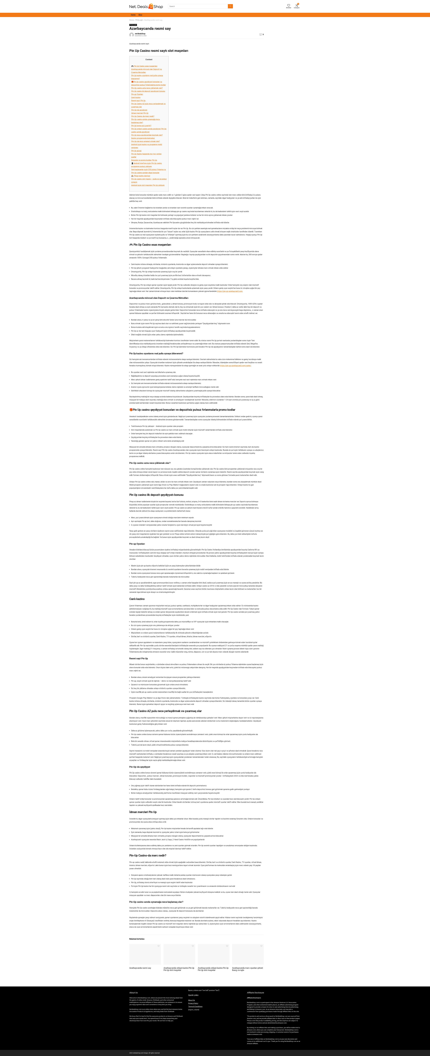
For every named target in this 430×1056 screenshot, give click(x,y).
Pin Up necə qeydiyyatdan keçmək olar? (147, 135)
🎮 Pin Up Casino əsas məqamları (144, 66)
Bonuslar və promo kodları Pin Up (144, 160)
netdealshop (140, 34)
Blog (140, 15)
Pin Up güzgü (136, 151)
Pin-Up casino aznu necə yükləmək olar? (147, 88)
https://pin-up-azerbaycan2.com (230, 291)
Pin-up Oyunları (137, 94)
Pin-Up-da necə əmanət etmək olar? (145, 141)
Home (133, 15)
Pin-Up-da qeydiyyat (139, 110)
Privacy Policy (193, 1003)
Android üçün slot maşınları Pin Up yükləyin (147, 185)
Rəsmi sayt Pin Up (138, 101)
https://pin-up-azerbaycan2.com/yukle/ (235, 366)
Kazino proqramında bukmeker (143, 138)
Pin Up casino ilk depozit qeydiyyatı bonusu (148, 91)
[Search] (230, 6)
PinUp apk (139, 20)
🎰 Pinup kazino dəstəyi (140, 176)
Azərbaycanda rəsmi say (140, 968)
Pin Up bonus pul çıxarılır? (141, 126)
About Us (191, 1000)
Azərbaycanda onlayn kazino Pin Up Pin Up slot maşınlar (179, 969)
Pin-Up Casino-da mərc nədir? (142, 116)
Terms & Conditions (195, 1006)
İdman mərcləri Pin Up (139, 113)
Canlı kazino (135, 97)
